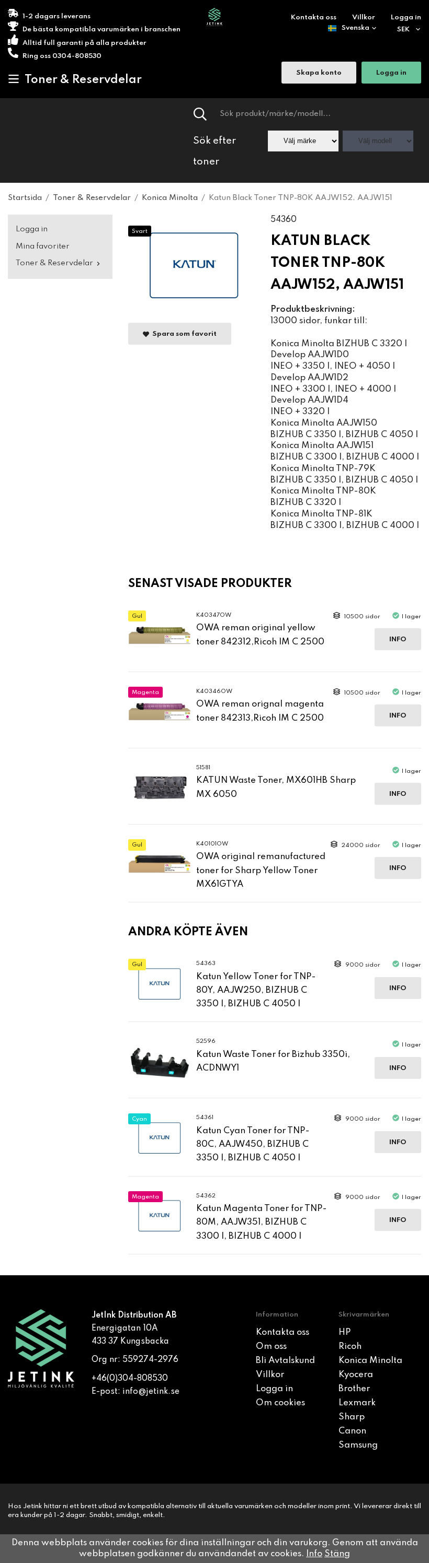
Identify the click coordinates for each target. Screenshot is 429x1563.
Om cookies (280, 1403)
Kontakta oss (313, 17)
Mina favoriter (43, 246)
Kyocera (355, 1374)
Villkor (363, 17)
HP (344, 1332)
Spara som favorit (183, 334)
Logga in (406, 17)
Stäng (337, 1553)
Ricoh (350, 1346)
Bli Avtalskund (285, 1360)
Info (398, 639)
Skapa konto (319, 72)
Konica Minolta (370, 1360)
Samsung (358, 1445)
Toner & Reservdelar (83, 80)
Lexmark (357, 1403)
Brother (354, 1388)
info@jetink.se (150, 1392)
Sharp (351, 1417)
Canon (352, 1431)
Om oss (271, 1346)
